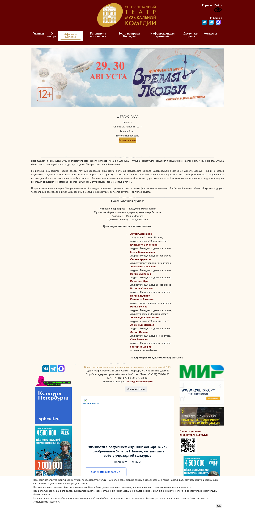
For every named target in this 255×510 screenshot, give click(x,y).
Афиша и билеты (70, 35)
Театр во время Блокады (129, 35)
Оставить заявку (127, 140)
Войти (218, 5)
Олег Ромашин (139, 339)
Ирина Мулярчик (140, 273)
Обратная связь (136, 389)
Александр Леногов (142, 324)
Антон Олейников (141, 233)
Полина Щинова (140, 295)
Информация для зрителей (162, 35)
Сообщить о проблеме (105, 471)
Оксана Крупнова (140, 259)
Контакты (210, 33)
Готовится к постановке (98, 35)
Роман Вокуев (138, 306)
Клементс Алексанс (142, 299)
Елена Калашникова (142, 252)
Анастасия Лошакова (143, 266)
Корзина (207, 5)
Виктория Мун (139, 281)
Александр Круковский (144, 317)
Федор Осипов (139, 332)
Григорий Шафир (141, 346)
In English (216, 17)
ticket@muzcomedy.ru (139, 381)
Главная (38, 33)
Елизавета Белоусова (143, 244)
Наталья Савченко (141, 288)
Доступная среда (191, 35)
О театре (51, 35)
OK (219, 505)
